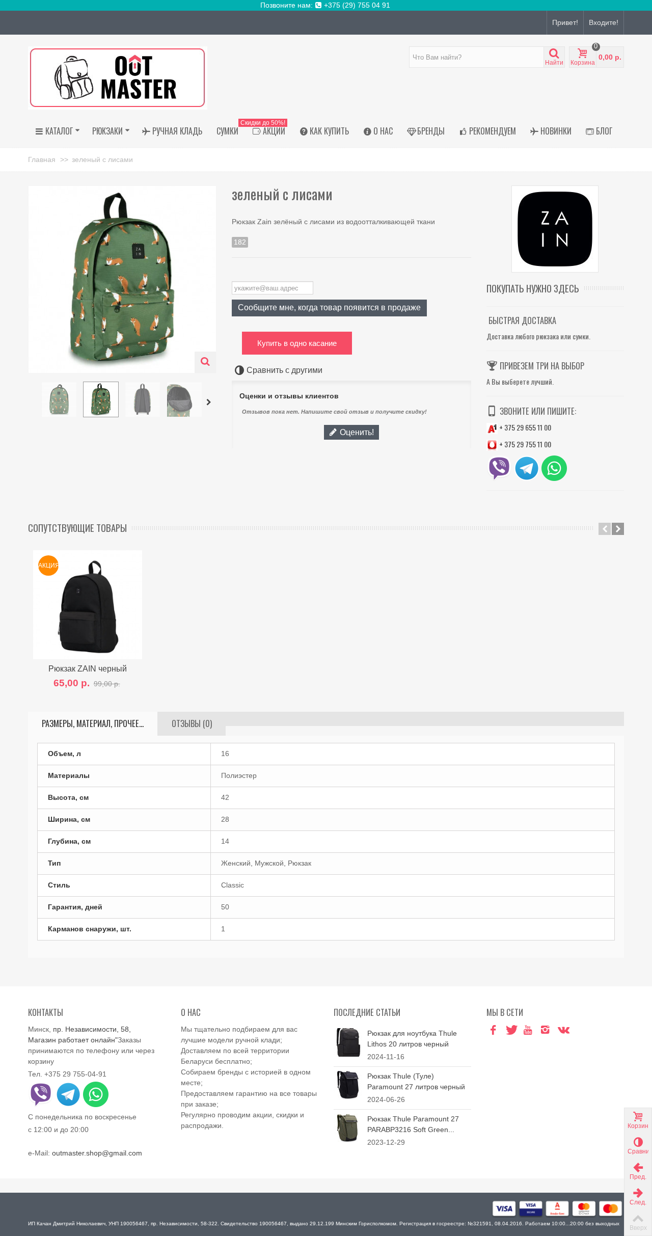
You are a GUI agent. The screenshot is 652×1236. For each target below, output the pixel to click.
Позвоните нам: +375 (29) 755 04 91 (326, 5)
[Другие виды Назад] (33, 402)
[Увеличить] (205, 362)
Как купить (329, 131)
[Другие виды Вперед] (210, 402)
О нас (383, 131)
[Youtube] (527, 1030)
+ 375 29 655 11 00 (524, 427)
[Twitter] (510, 1030)
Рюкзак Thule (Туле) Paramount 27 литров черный (416, 1081)
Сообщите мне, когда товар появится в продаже (329, 307)
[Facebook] (493, 1030)
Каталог (59, 131)
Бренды (431, 131)
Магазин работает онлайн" (73, 1040)
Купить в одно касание (297, 343)
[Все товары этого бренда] (555, 229)
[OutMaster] (117, 77)
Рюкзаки (107, 131)
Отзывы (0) (192, 723)
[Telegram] (579, 1030)
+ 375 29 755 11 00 (524, 444)
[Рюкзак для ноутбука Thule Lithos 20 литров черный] (348, 1041)
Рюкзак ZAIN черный (87, 668)
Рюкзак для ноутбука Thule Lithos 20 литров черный (412, 1038)
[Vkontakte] (562, 1030)
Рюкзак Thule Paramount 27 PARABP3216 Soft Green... (413, 1124)
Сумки (227, 131)
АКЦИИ (265, 129)
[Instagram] (545, 1030)
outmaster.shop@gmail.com (97, 1153)
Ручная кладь (177, 131)
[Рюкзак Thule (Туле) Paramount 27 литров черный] (348, 1084)
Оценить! (356, 432)
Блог (604, 131)
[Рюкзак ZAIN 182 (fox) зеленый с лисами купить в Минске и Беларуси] (59, 399)
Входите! (603, 22)
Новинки (556, 131)
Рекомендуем (492, 131)
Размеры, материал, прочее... (93, 723)
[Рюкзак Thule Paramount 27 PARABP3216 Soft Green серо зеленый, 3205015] (348, 1127)
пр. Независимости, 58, (92, 1029)
